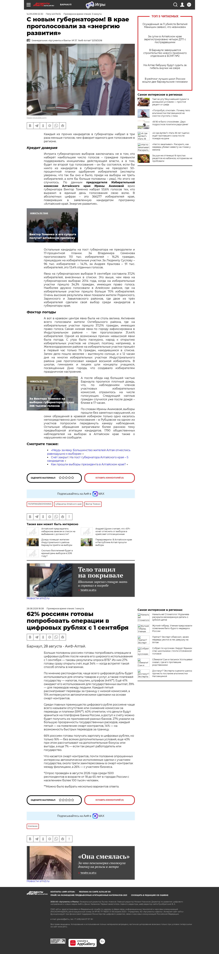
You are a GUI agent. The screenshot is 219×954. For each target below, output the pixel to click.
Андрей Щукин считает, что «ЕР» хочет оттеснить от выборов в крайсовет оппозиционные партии (105, 532)
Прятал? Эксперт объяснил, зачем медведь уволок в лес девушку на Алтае (170, 640)
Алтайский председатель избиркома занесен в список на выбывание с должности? (58, 531)
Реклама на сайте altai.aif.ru (95, 892)
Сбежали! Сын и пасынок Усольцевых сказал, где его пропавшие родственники (172, 662)
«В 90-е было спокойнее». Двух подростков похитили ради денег (170, 123)
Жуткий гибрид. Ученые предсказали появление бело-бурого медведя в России (172, 628)
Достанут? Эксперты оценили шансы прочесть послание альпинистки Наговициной (172, 673)
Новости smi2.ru (38, 598)
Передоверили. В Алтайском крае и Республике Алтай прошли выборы (113, 542)
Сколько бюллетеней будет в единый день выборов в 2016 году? (57, 553)
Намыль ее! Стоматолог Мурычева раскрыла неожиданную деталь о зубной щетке (170, 617)
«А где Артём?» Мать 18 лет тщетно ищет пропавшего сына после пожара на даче (170, 136)
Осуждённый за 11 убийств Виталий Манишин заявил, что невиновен (165, 26)
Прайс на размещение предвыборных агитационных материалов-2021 (88, 895)
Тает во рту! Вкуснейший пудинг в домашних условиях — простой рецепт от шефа (170, 102)
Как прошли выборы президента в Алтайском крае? (88, 464)
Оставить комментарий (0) (109, 478)
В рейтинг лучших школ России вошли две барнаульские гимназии (165, 80)
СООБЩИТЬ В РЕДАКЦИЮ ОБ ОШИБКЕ (149, 895)
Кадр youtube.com (37, 117)
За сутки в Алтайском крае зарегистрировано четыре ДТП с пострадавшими (165, 39)
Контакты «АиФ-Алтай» (62, 892)
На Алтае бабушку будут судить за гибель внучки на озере (164, 67)
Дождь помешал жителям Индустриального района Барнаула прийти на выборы (56, 542)
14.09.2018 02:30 (35, 14)
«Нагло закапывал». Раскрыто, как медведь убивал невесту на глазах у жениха (171, 147)
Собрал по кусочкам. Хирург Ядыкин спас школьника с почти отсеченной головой (172, 651)
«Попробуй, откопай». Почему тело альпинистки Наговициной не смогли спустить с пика (171, 113)
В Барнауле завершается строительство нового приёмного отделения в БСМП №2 (165, 53)
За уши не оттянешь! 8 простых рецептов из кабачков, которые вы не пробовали (172, 158)
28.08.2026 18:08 (35, 608)
